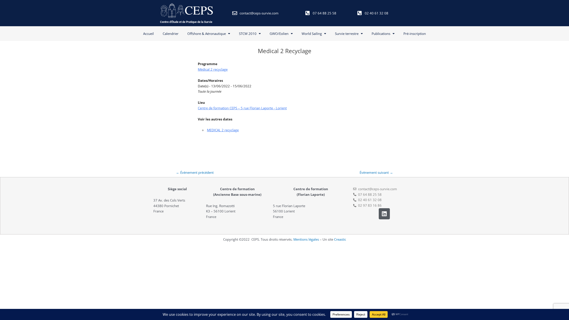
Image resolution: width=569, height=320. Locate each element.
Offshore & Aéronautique (206, 33)
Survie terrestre (347, 33)
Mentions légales (306, 239)
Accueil (148, 33)
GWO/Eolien (279, 33)
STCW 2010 (247, 33)
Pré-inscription (414, 33)
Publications (381, 33)
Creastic (340, 239)
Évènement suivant (376, 172)
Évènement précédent (195, 172)
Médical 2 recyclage (213, 69)
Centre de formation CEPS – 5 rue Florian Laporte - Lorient (242, 108)
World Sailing (312, 33)
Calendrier (170, 33)
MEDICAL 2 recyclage (223, 130)
